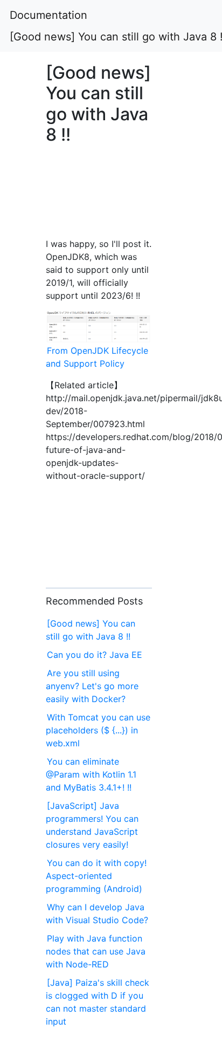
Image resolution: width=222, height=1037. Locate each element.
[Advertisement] (99, 196)
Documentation (48, 15)
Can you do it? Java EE (94, 654)
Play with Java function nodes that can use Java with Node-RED (95, 951)
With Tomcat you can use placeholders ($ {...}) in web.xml (98, 730)
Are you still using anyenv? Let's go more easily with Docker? (92, 686)
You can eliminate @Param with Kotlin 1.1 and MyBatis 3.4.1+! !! (91, 774)
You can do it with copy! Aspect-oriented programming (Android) (96, 875)
